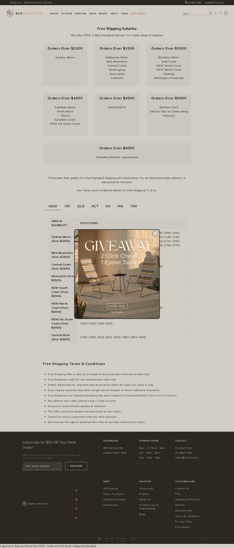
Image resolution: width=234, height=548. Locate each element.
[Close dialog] (155, 234)
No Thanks (117, 312)
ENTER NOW (117, 306)
